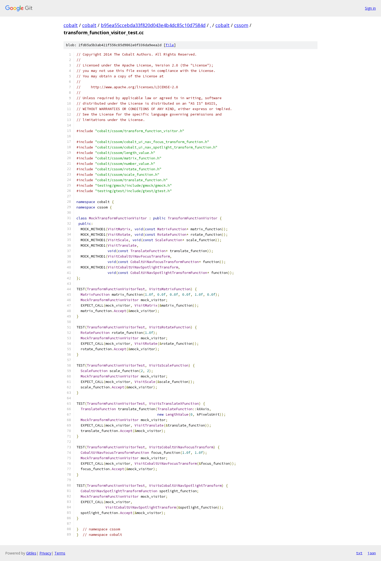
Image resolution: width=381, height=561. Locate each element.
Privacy (45, 553)
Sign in (370, 8)
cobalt (71, 25)
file (170, 45)
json (372, 553)
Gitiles (31, 553)
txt (359, 553)
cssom (241, 25)
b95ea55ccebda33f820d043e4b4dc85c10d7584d (153, 25)
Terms (59, 553)
